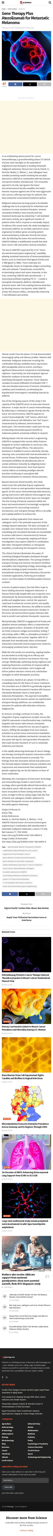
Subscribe (8, 1487)
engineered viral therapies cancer (16, 854)
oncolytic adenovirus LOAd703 (14, 872)
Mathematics (33, 1431)
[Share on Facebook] (15, 84)
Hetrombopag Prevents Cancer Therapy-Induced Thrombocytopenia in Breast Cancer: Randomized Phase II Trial (26, 978)
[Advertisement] (26, 92)
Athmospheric (7, 1434)
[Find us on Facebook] (2, 1377)
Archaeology (7, 1431)
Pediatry (31, 1437)
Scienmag (10, 1506)
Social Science (33, 1451)
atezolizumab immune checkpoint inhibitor (24, 847)
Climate (5, 1457)
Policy (30, 1441)
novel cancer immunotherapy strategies (18, 868)
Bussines (5, 1447)
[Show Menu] (3, 2)
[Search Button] (50, 2)
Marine (30, 1427)
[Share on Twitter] (30, 84)
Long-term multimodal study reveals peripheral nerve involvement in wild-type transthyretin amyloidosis (25, 1224)
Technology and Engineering (39, 1457)
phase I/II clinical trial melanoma (16, 879)
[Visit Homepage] (26, 2)
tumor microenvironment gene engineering (19, 886)
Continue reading (26, 1530)
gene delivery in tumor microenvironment (19, 858)
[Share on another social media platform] (44, 84)
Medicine (22, 9)
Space (30, 1454)
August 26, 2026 (7, 985)
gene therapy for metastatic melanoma (18, 861)
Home (4, 9)
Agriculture (6, 1424)
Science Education (35, 1447)
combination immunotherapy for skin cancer (20, 850)
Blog (4, 1444)
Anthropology (7, 1427)
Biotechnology (8, 1441)
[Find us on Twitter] (7, 1377)
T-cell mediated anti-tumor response (17, 883)
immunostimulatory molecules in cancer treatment (22, 865)
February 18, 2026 (8, 28)
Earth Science (7, 1461)
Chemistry (6, 1454)
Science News (12, 9)
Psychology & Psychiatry (38, 1444)
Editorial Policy (34, 1424)
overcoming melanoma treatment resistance (20, 876)
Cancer (4, 1451)
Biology (5, 1437)
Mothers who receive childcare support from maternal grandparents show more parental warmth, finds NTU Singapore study (21, 1279)
